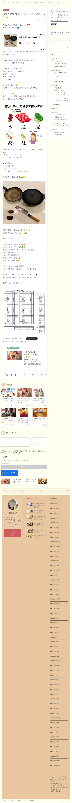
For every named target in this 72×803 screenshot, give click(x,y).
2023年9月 (59, 613)
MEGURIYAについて (61, 73)
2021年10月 (59, 723)
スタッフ (58, 76)
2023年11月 (59, 604)
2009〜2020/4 (60, 66)
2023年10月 (59, 608)
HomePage (15, 2)
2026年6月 (59, 513)
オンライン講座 (60, 92)
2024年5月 (59, 575)
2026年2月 (59, 532)
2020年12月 (59, 761)
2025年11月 (59, 542)
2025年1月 (59, 565)
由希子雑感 (58, 134)
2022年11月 (59, 661)
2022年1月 (59, 708)
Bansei (50, 2)
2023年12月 (59, 599)
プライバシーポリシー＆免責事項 (12, 800)
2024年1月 (59, 594)
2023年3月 (59, 642)
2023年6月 (59, 627)
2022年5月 (59, 689)
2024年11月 (59, 570)
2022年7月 (59, 680)
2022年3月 (59, 699)
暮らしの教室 (59, 90)
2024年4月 (59, 580)
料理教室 (58, 88)
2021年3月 (59, 746)
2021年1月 (59, 756)
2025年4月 (59, 556)
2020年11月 (59, 765)
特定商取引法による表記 (30, 800)
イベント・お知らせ (61, 100)
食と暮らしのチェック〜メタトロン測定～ (61, 96)
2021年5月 (59, 737)
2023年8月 (59, 618)
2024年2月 (59, 589)
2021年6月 (59, 732)
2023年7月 (59, 623)
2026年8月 (59, 504)
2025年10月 (59, 546)
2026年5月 (59, 518)
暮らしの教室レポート (61, 120)
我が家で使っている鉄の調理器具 (14, 342)
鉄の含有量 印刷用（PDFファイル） (14, 338)
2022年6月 (59, 684)
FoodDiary (33, 2)
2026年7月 (59, 508)
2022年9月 (59, 670)
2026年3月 (59, 527)
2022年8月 (59, 675)
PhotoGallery (59, 81)
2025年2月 (59, 561)
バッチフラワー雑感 (61, 125)
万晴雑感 (58, 114)
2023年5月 (59, 632)
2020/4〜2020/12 (61, 64)
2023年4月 (59, 637)
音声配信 (6, 10)
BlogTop (6, 2)
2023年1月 (59, 651)
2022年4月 (59, 694)
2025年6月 (59, 551)
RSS (54, 773)
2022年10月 (59, 665)
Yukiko (58, 2)
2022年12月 (59, 656)
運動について (59, 117)
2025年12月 (59, 537)
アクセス (58, 79)
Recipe (42, 2)
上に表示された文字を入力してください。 (15, 460)
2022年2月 (59, 703)
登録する (53, 24)
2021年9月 (59, 727)
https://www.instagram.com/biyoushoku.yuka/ (19, 277)
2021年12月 (59, 713)
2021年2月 (59, 751)
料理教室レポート (61, 132)
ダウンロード (32, 338)
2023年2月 (59, 646)
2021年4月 (59, 742)
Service (24, 2)
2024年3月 (59, 584)
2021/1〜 (58, 61)
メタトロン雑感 (60, 123)
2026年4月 (59, 523)
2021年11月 (59, 718)
